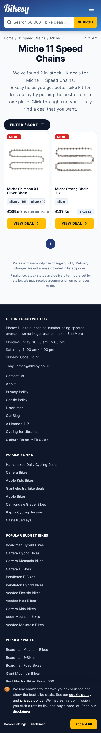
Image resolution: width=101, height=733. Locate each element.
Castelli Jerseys (19, 520)
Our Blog (13, 415)
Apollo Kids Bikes (20, 480)
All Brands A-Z (17, 424)
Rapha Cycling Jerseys (24, 512)
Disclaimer (37, 724)
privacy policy (32, 700)
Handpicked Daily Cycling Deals (31, 464)
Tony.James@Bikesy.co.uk (28, 366)
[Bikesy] (16, 9)
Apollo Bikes (16, 496)
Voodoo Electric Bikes (23, 593)
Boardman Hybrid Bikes (25, 545)
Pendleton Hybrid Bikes (25, 585)
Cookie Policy (16, 400)
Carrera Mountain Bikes (25, 561)
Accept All (83, 724)
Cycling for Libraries (22, 431)
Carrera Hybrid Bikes (22, 553)
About (11, 384)
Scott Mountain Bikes (23, 617)
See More (75, 333)
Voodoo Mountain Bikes (25, 625)
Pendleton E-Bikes (20, 577)
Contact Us (15, 376)
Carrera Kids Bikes (21, 609)
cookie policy (80, 694)
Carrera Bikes (17, 472)
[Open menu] (91, 9)
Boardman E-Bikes (21, 657)
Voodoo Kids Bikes (21, 601)
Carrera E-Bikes (18, 569)
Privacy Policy (17, 392)
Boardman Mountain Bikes (27, 649)
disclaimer (22, 711)
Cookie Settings (15, 724)
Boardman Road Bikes (23, 665)
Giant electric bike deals (25, 488)
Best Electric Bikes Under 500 (30, 681)
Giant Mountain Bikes (23, 673)
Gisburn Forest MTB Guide (27, 440)
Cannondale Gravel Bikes (26, 504)
